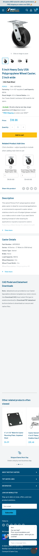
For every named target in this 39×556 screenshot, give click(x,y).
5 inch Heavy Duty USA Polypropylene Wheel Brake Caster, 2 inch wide (28, 172)
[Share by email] (35, 188)
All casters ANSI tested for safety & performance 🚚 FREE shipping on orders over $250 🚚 (19, 3)
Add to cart (19, 135)
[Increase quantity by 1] (23, 127)
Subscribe (9, 512)
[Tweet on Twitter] (31, 188)
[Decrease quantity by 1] (12, 127)
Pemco (4, 86)
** (7, 113)
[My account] (31, 10)
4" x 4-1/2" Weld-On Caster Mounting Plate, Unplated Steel (13, 435)
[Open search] (27, 10)
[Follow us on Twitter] (7, 525)
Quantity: (5, 127)
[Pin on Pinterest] (27, 188)
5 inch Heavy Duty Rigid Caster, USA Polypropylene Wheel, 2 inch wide (11, 172)
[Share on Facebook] (23, 188)
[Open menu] (3, 10)
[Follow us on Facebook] (3, 525)
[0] (35, 10)
